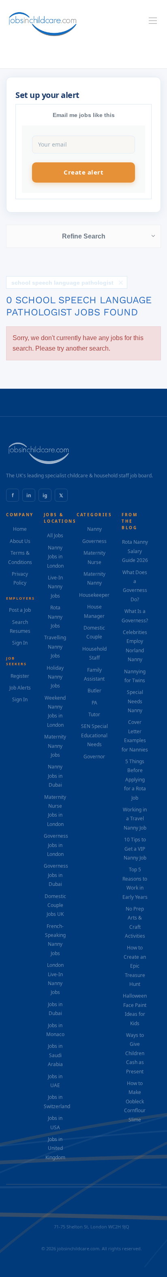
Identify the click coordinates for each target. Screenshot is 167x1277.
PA (94, 702)
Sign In (20, 642)
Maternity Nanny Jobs (55, 745)
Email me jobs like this (84, 115)
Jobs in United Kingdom (55, 1148)
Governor (94, 756)
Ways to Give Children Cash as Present (134, 1053)
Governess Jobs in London (56, 845)
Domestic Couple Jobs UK (55, 905)
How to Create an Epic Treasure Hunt (135, 966)
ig (45, 495)
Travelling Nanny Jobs (55, 646)
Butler (94, 690)
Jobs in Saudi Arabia (55, 1055)
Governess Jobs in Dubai (56, 875)
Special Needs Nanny (135, 701)
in (28, 495)
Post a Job (20, 610)
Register (20, 676)
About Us (20, 541)
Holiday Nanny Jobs (55, 677)
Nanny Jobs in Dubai (55, 775)
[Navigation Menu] (153, 20)
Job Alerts (20, 687)
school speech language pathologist (62, 282)
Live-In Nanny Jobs (55, 586)
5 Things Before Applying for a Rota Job (135, 779)
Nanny (94, 529)
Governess (94, 541)
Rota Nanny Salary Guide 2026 (135, 551)
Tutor (94, 714)
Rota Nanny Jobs (55, 616)
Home (20, 529)
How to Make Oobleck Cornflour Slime (135, 1101)
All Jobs (55, 535)
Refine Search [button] (83, 236)
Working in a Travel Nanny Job (135, 818)
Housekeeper (94, 595)
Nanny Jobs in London (55, 556)
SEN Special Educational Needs (94, 735)
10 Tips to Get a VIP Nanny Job (135, 848)
